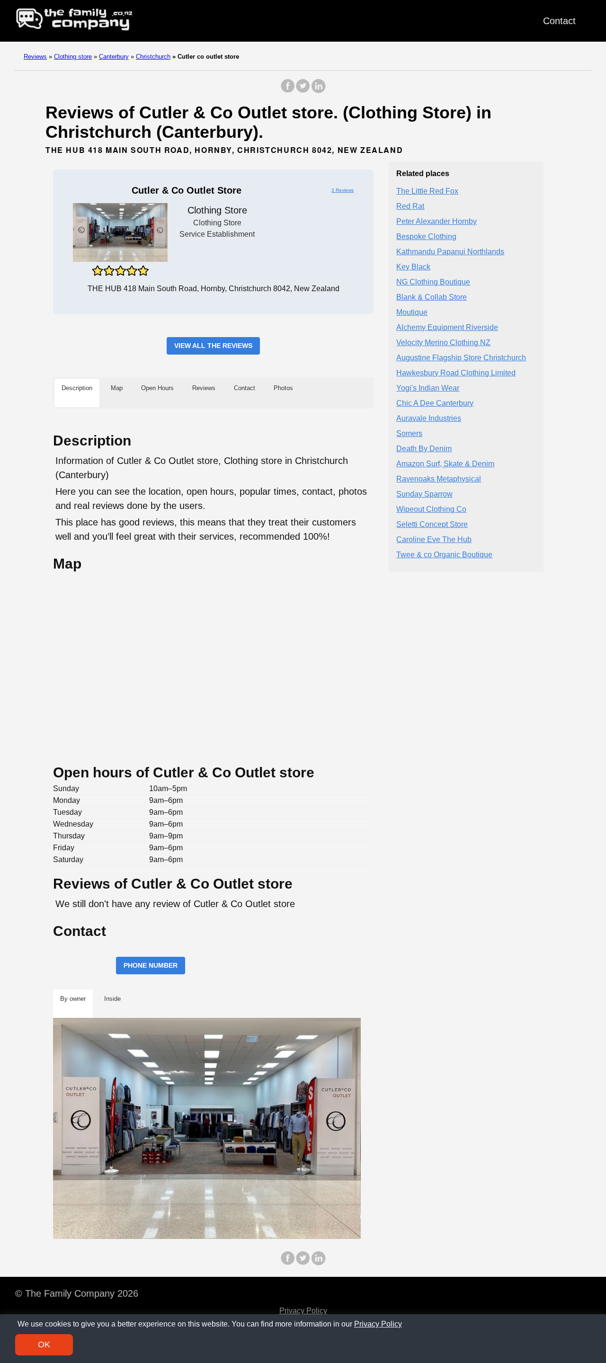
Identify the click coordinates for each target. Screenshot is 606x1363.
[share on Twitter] (303, 91)
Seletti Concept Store (432, 525)
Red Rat (410, 207)
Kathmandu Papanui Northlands (450, 252)
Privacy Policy (303, 1311)
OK (44, 1344)
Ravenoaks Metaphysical (438, 479)
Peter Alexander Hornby (436, 222)
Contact (559, 21)
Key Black (413, 267)
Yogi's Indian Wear (427, 388)
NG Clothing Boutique (433, 282)
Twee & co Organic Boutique (444, 555)
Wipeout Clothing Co (431, 510)
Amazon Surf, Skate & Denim (445, 464)
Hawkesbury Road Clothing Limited (456, 373)
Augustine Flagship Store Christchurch (461, 358)
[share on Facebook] (287, 91)
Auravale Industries (428, 419)
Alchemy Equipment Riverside (447, 328)
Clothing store (73, 56)
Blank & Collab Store (431, 298)
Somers (409, 434)
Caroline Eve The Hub (434, 540)
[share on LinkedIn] (318, 91)
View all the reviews (213, 345)
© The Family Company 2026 (76, 1293)
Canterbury (114, 56)
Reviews (35, 56)
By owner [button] (73, 998)
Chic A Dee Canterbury (434, 404)
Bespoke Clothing (426, 237)
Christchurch (153, 56)
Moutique (412, 313)
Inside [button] (112, 998)
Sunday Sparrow (424, 494)
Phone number (151, 965)
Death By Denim (424, 449)
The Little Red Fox (427, 191)
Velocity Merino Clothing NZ (443, 343)
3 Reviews (342, 190)
